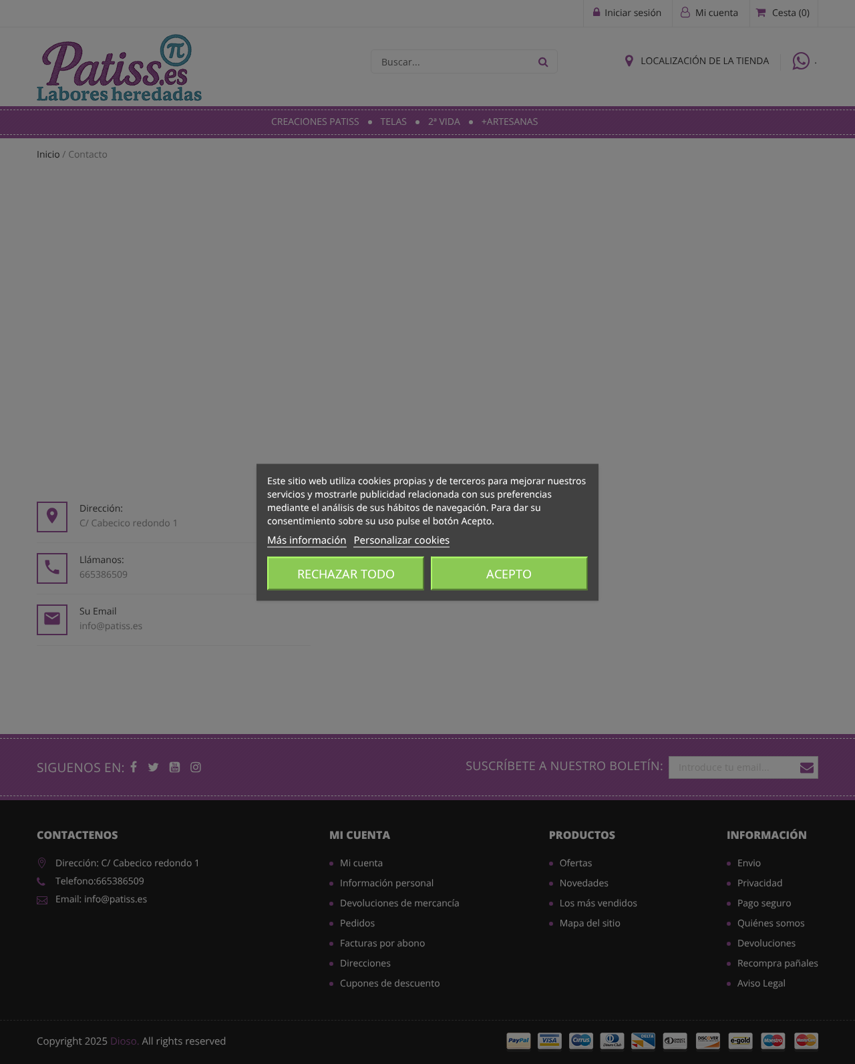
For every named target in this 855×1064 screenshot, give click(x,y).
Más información (307, 539)
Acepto (509, 573)
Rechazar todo (346, 573)
